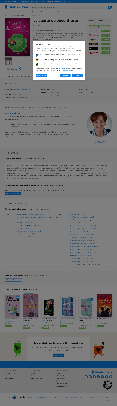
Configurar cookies (41, 75)
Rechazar (65, 75)
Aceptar (77, 75)
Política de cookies (60, 68)
